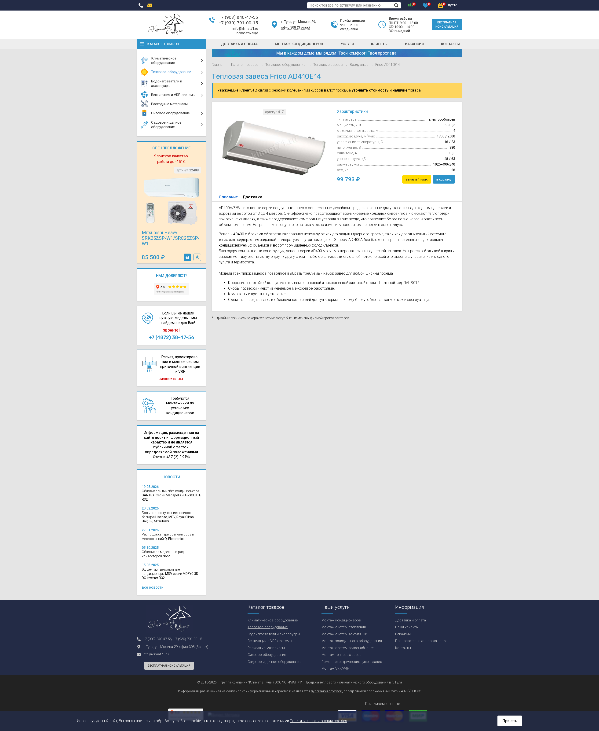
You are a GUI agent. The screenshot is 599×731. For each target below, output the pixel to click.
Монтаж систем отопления (343, 627)
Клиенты (379, 44)
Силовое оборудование (267, 655)
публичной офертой (326, 691)
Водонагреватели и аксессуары (274, 634)
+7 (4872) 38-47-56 (171, 337)
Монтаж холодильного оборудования (351, 641)
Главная (218, 65)
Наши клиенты (407, 627)
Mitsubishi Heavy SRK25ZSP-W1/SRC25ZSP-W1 (171, 238)
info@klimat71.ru (245, 28)
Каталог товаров (163, 44)
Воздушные (359, 65)
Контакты (450, 44)
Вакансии (414, 44)
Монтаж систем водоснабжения (347, 648)
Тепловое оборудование (286, 65)
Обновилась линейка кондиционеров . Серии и (171, 495)
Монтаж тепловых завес (341, 655)
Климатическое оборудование (273, 620)
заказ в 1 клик (197, 257)
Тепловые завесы (328, 65)
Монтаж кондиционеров (299, 44)
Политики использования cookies (318, 721)
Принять (509, 721)
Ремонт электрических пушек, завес (351, 662)
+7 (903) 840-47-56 (238, 17)
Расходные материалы (266, 648)
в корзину (187, 257)
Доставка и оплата (239, 44)
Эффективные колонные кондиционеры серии (170, 574)
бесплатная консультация (446, 24)
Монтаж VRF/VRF (335, 668)
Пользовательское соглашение (421, 641)
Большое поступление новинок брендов (168, 517)
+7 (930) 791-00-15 (238, 23)
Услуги (347, 44)
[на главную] (166, 24)
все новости (152, 587)
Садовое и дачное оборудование (275, 662)
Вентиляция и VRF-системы (270, 641)
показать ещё (247, 33)
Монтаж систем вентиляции (344, 634)
